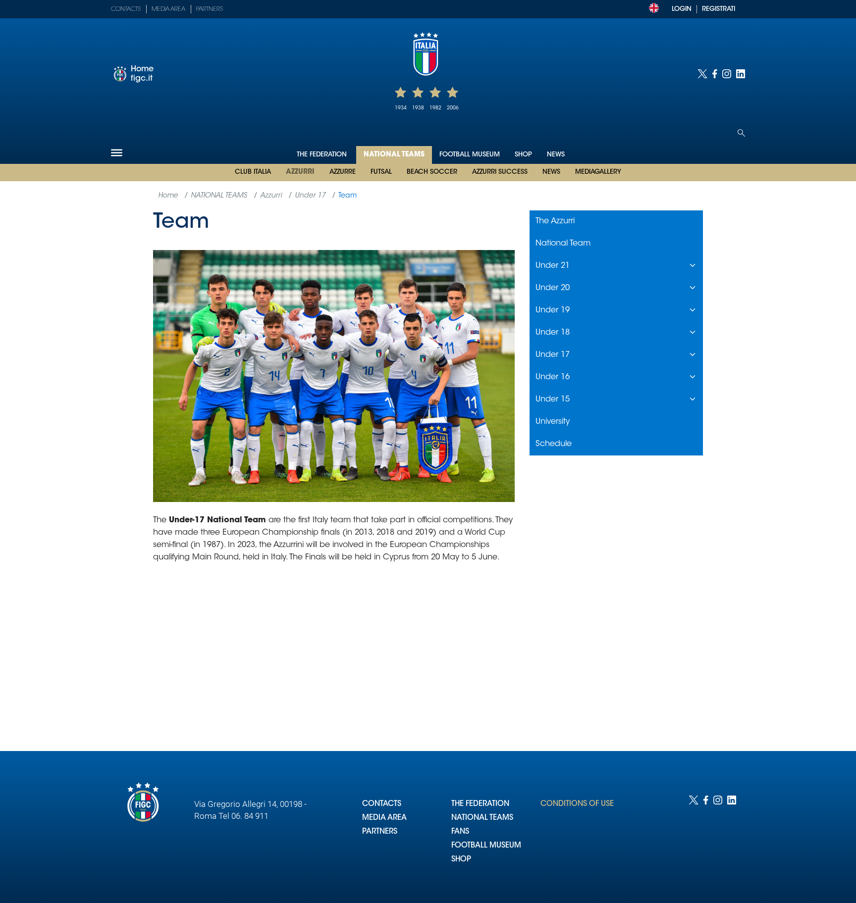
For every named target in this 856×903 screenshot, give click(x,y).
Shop (523, 154)
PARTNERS (379, 832)
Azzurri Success (500, 172)
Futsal (381, 172)
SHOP (461, 859)
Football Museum (469, 154)
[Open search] (741, 133)
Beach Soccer (432, 172)
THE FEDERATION (480, 804)
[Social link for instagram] (726, 73)
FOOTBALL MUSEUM (486, 846)
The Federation (323, 154)
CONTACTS (381, 804)
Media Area (168, 9)
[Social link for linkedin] (740, 73)
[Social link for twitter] (702, 73)
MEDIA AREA (384, 818)
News (551, 172)
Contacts (126, 9)
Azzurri (300, 172)
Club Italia (253, 172)
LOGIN (682, 9)
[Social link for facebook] (714, 73)
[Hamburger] (116, 152)
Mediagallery (598, 172)
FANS (460, 832)
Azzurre (342, 172)
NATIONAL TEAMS (482, 818)
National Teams (394, 154)
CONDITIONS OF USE (577, 804)
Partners (209, 9)
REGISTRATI (718, 9)
